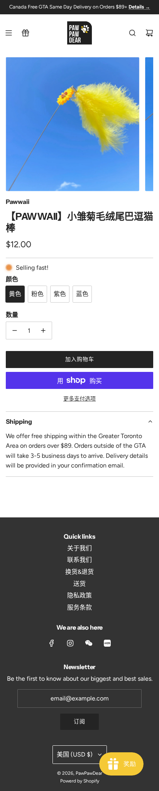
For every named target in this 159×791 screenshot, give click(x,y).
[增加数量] (43, 330)
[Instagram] (70, 643)
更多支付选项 (79, 399)
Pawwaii (17, 201)
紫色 (60, 294)
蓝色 (82, 294)
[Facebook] (51, 643)
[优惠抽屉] (25, 32)
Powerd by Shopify (79, 781)
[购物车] (149, 32)
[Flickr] (88, 643)
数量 (12, 314)
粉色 (37, 294)
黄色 (15, 294)
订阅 (79, 721)
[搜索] (132, 32)
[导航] (8, 32)
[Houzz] (107, 643)
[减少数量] (14, 330)
